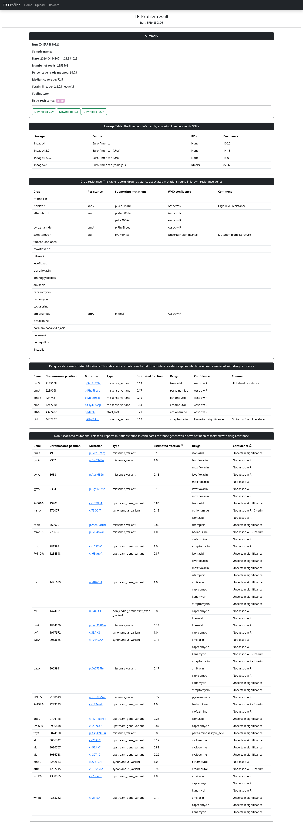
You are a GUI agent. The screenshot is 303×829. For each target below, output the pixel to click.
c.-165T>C (95, 546)
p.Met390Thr (97, 525)
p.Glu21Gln (96, 460)
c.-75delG (95, 776)
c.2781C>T (96, 762)
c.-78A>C (94, 740)
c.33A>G (94, 632)
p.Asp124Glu (97, 733)
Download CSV (44, 112)
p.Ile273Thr (96, 668)
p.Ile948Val (96, 532)
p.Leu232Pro (97, 625)
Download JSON (94, 112)
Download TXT (68, 112)
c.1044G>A (96, 640)
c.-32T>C (94, 755)
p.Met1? (90, 412)
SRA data (53, 5)
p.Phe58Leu (92, 390)
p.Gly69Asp (92, 419)
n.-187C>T (95, 582)
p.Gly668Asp (97, 489)
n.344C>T (95, 611)
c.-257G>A (95, 726)
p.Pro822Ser (97, 697)
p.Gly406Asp (93, 405)
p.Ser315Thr (93, 383)
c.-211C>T (95, 798)
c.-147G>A (95, 503)
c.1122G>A (96, 769)
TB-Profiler (11, 4)
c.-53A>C (94, 747)
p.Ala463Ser (97, 474)
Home (28, 5)
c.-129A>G (95, 704)
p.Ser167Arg (97, 453)
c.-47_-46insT (97, 719)
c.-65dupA (95, 553)
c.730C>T (95, 510)
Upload (40, 5)
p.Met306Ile (92, 398)
